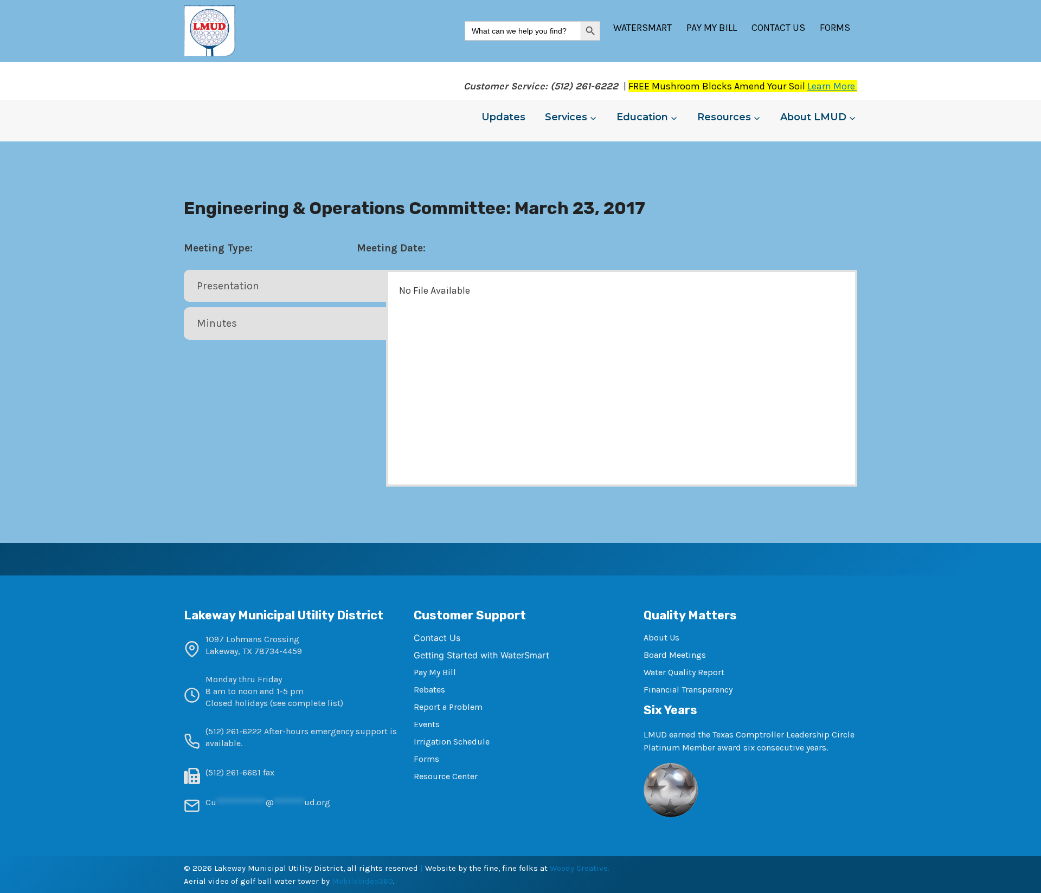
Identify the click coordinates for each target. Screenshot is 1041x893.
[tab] (286, 286)
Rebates (429, 689)
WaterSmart (642, 28)
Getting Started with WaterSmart (481, 655)
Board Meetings (675, 655)
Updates (503, 117)
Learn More (832, 86)
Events (427, 724)
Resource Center (446, 776)
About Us (661, 637)
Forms (835, 28)
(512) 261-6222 (233, 731)
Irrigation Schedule (452, 741)
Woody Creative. (579, 868)
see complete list (306, 703)
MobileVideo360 (362, 881)
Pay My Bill (711, 28)
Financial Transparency (688, 689)
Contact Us (778, 28)
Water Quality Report (684, 672)
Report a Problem (448, 707)
